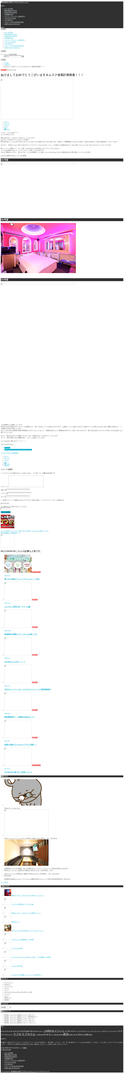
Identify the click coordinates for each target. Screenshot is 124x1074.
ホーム (8, 9)
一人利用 (38, 1034)
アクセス (10, 18)
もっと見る (4, 882)
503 (20, 1031)
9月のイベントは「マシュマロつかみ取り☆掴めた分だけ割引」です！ (30, 838)
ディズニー (88, 1031)
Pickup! (27, 1031)
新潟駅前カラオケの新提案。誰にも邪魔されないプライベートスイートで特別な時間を (36, 868)
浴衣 (77, 1034)
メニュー (7, 994)
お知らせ (7, 448)
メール (4, 493)
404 (13, 1031)
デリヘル (93, 1031)
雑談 (16, 453)
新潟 (13, 453)
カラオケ (73, 1031)
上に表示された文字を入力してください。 (14, 506)
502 (18, 1031)
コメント (4, 486)
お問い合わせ (12, 24)
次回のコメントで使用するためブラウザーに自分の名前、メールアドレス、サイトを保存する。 (34, 500)
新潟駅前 (71, 1034)
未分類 (6, 1000)
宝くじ (51, 1034)
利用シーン (8, 998)
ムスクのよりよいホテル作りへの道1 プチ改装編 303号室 (31, 957)
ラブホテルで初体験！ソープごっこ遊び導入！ (27, 975)
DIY (22, 1031)
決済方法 (10, 12)
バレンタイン (113, 1031)
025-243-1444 (7, 1049)
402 (11, 1031)
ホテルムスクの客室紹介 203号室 (23, 939)
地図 (24, 1048)
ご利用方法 (48, 1031)
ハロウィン (105, 1031)
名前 (3, 490)
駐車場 (90, 1034)
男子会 (80, 1034)
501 (16, 1031)
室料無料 (61, 1034)
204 (5, 1031)
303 (9, 1031)
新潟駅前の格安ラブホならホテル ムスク (24, 1071)
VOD (34, 1031)
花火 (84, 1034)
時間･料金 (10, 10)
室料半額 (56, 1034)
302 (7, 1031)
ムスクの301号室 (17, 966)
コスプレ (83, 1031)
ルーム (6, 996)
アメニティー (8, 982)
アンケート (14, 22)
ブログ (8, 20)
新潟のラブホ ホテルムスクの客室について (26, 913)
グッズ (6, 988)
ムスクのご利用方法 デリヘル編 (22, 904)
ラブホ (3, 453)
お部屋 (8, 14)
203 (3, 1031)
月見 (74, 1034)
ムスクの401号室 (17, 948)
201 (1, 1031)
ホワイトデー (9, 1034)
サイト (3, 496)
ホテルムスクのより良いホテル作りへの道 (18, 449)
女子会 (45, 1034)
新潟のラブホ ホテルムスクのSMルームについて (28, 895)
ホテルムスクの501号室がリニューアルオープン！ (28, 931)
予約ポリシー (12, 808)
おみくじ (41, 1031)
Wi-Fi (37, 1031)
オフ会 (67, 1031)
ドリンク (99, 1031)
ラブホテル (8, 453)
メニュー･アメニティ (14, 16)
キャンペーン (8, 986)
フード (6, 990)
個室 (42, 1034)
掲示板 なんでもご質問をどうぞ (15, 1015)
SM (31, 1031)
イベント (59, 1030)
